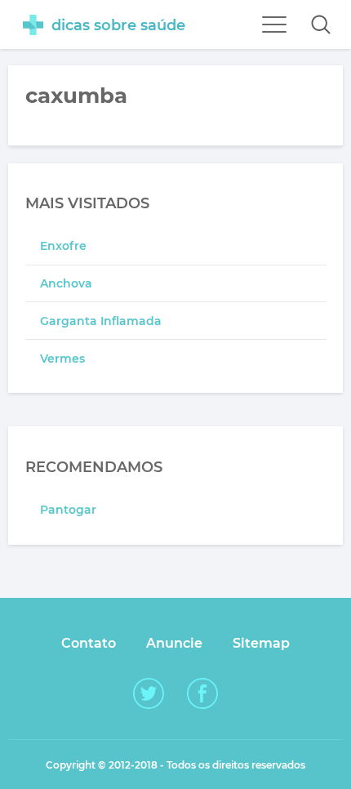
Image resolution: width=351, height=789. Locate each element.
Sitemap (261, 643)
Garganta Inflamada (101, 321)
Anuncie (174, 643)
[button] (321, 24)
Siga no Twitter (148, 693)
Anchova (66, 283)
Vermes (62, 358)
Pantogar (68, 509)
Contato (88, 643)
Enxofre (63, 245)
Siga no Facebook (202, 693)
